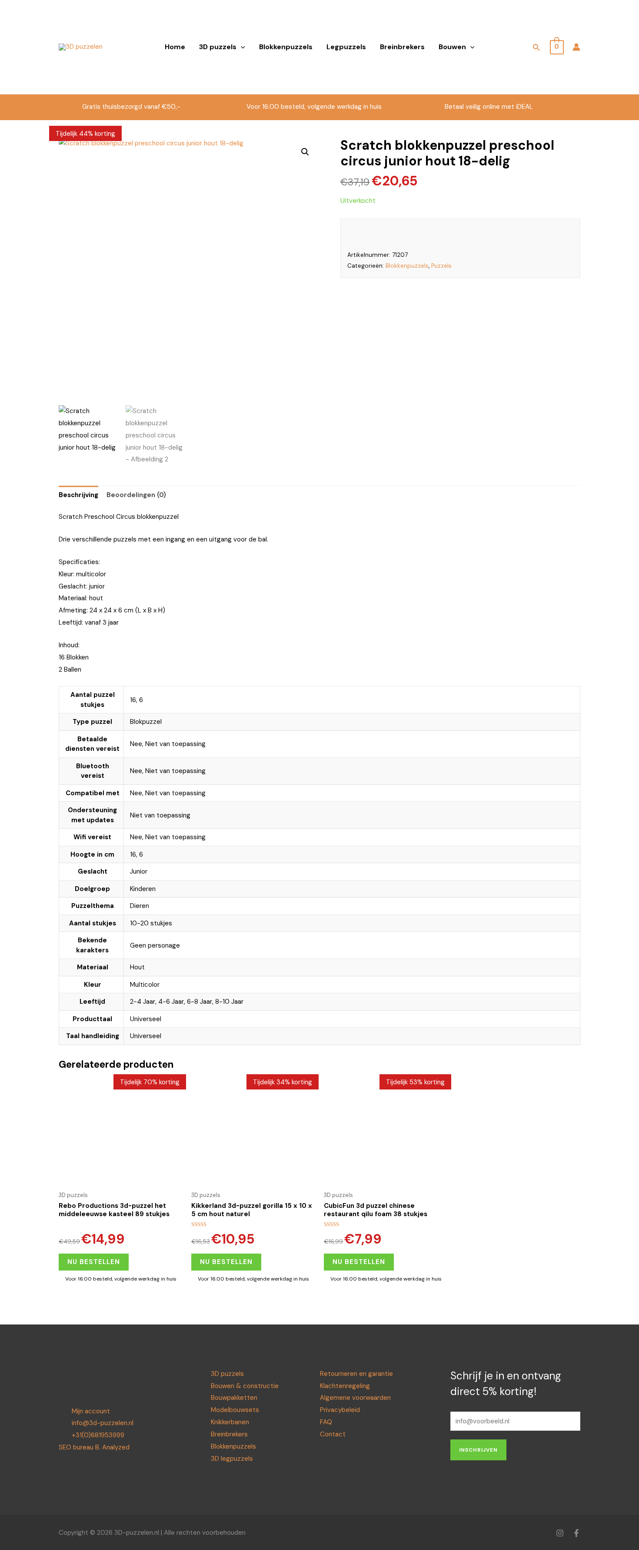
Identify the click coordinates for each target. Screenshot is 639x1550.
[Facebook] (576, 1533)
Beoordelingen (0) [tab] (136, 495)
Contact (333, 1434)
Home (175, 46)
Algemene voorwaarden (355, 1397)
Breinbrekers (402, 46)
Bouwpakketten (234, 1397)
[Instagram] (560, 1533)
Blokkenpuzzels (286, 46)
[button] (305, 152)
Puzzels (441, 265)
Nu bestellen (93, 1261)
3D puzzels (217, 46)
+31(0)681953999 (98, 1435)
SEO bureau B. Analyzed (94, 1447)
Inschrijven (478, 1449)
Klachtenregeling (345, 1386)
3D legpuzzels (232, 1458)
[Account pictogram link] (576, 47)
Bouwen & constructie (245, 1386)
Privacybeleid (340, 1409)
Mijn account (91, 1411)
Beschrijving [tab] (78, 495)
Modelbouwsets (235, 1409)
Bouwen (452, 46)
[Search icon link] (537, 49)
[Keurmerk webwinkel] (507, 41)
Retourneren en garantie (356, 1373)
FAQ (326, 1422)
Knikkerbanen (230, 1422)
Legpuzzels (346, 46)
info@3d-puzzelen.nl (102, 1423)
